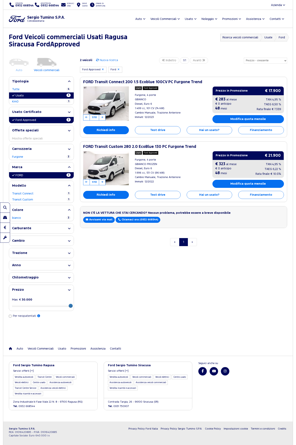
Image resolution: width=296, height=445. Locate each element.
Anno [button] (16, 265)
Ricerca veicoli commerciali (240, 37)
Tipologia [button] (20, 81)
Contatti (115, 348)
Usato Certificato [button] (26, 112)
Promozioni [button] (230, 19)
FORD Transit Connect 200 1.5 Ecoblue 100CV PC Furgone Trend (142, 82)
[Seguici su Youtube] (214, 371)
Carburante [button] (21, 228)
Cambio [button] (18, 240)
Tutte (40, 89)
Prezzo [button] (18, 289)
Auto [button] (138, 19)
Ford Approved (42, 120)
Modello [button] (19, 185)
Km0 (40, 101)
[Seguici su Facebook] (202, 371)
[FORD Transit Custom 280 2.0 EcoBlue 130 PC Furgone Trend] (106, 168)
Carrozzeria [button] (22, 148)
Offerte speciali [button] (25, 130)
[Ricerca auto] (5, 208)
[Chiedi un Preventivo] (5, 228)
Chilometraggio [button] (25, 277)
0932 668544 (24, 406)
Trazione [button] (19, 253)
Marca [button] (17, 167)
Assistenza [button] (253, 19)
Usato (42, 95)
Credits (282, 429)
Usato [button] (189, 19)
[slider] (71, 306)
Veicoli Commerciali (41, 348)
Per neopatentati (25, 316)
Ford (282, 37)
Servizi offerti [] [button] (23, 371)
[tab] (41, 81)
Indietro (170, 60)
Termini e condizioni (263, 429)
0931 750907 (118, 406)
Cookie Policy (213, 429)
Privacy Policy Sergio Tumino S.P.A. (181, 429)
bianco (40, 218)
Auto (20, 348)
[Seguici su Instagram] (225, 371)
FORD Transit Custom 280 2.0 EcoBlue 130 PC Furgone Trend (139, 146)
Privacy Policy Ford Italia (143, 429)
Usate (268, 37)
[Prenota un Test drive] (5, 218)
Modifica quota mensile (248, 119)
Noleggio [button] (208, 19)
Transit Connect (40, 193)
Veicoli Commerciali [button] (163, 19)
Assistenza (98, 348)
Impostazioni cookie (236, 429)
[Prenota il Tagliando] (5, 238)
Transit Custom (40, 199)
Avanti (197, 60)
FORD (42, 175)
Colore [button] (17, 210)
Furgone (40, 156)
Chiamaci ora (139, 220)
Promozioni (78, 348)
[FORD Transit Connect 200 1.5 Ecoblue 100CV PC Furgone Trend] (106, 103)
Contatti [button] (275, 19)
